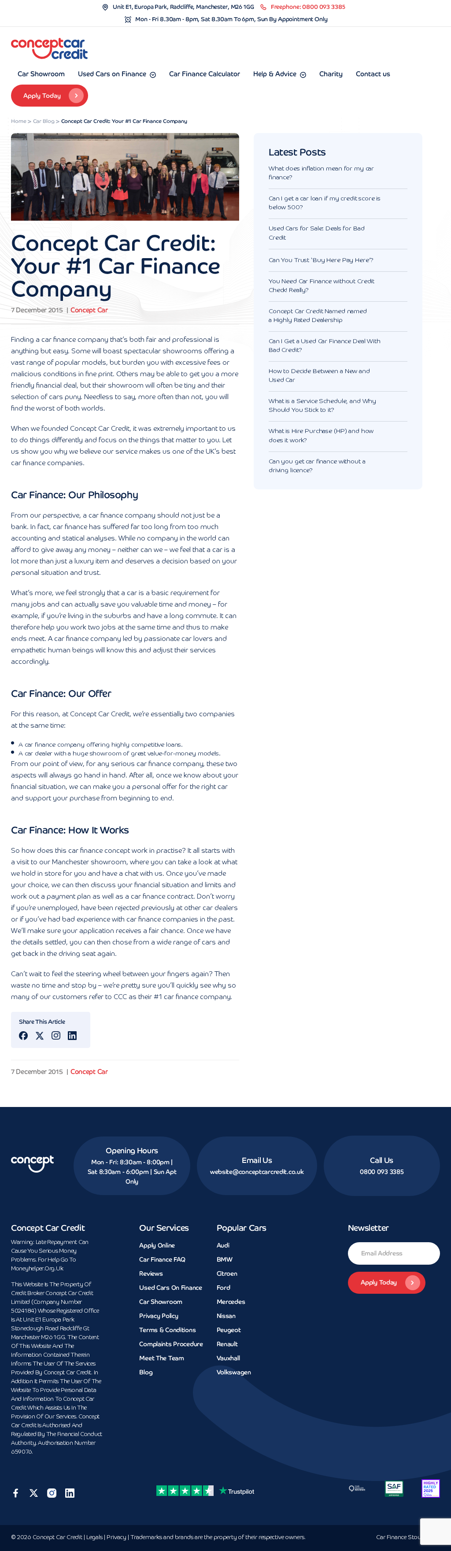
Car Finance (408, 1537)
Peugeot (229, 1330)
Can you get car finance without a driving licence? (317, 466)
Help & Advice (274, 74)
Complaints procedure (171, 1344)
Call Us (381, 1160)
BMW (225, 1259)
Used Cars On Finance (170, 1288)
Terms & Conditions (167, 1330)
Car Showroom (41, 74)
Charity (331, 74)
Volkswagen (234, 1372)
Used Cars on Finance (112, 74)
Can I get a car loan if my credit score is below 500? (325, 203)
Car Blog (44, 121)
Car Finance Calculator (204, 74)
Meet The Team (161, 1358)
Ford (223, 1288)
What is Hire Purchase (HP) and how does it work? (321, 435)
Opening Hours (132, 1150)
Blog (145, 1372)
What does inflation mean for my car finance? (321, 173)
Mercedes (231, 1302)
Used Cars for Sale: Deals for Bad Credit (316, 233)
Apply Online (157, 1245)
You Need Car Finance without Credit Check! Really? (321, 285)
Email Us (257, 1160)
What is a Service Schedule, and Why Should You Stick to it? (322, 405)
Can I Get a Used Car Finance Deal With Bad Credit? (325, 345)
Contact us (373, 74)
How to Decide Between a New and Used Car (319, 375)
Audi (223, 1245)
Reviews (151, 1273)
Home (18, 121)
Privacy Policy (158, 1316)
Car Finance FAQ (162, 1259)
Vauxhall (228, 1358)
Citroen (227, 1273)
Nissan (226, 1316)
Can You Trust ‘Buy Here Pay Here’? (321, 260)
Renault (227, 1344)
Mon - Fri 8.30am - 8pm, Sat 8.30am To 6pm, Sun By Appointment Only (231, 19)
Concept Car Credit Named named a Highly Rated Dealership (318, 315)
